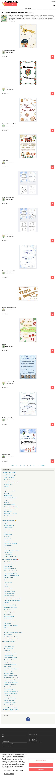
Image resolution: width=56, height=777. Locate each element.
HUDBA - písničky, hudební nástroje (11, 682)
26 (28, 466)
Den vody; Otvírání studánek (10, 515)
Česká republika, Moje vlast (9, 689)
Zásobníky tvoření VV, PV (9, 700)
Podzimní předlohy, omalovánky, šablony (12, 600)
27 (31, 465)
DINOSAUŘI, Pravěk (8, 552)
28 (34, 465)
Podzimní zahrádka (8, 582)
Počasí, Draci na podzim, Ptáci (10, 570)
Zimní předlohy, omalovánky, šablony (11, 636)
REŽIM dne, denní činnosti (9, 591)
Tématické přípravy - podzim (10, 561)
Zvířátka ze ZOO (7, 536)
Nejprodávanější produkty (9, 472)
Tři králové (6, 630)
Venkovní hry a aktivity (8, 673)
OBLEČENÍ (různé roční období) (10, 653)
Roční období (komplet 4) (9, 541)
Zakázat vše (41, 765)
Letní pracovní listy (8, 545)
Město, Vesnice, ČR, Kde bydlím (10, 513)
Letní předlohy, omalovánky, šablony (11, 550)
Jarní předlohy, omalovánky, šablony (11, 506)
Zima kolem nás (7, 614)
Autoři (3, 736)
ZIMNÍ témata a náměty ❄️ (9, 605)
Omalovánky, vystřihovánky (9, 659)
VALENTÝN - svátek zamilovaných (11, 625)
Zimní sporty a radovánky (9, 616)
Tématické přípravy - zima (9, 609)
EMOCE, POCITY (7, 666)
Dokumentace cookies (9, 773)
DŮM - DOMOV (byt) (8, 671)
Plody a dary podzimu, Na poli (10, 568)
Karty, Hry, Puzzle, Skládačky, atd (11, 691)
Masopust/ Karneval (8, 500)
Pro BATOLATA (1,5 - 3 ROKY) (10, 709)
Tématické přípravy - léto (9, 525)
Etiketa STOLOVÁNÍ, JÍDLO (10, 702)
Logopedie (6, 523)
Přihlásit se (53, 1)
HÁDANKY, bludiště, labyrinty (10, 698)
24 (21, 465)
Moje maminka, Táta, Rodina (10, 491)
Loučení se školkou (8, 554)
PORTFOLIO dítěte (8, 566)
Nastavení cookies (41, 760)
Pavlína (6, 52)
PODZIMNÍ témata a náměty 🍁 (11, 559)
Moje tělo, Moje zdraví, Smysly (10, 607)
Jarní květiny (6, 493)
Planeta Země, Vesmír (8, 655)
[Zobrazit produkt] (28, 48)
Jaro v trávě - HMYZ (8, 484)
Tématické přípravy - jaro (9, 479)
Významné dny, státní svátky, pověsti (11, 668)
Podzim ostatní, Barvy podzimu (10, 573)
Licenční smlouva (5, 741)
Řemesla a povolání (8, 495)
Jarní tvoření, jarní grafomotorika (10, 509)
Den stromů (6, 586)
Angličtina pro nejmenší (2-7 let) (10, 707)
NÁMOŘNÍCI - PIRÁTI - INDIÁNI (10, 556)
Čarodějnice (6, 502)
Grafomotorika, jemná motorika (10, 664)
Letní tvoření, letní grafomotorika (10, 543)
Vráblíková (11, 52)
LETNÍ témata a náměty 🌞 (9, 520)
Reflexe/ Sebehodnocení (9, 646)
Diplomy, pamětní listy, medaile (10, 657)
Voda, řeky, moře (7, 538)
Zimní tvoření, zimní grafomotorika (11, 639)
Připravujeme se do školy (9, 662)
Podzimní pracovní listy (9, 595)
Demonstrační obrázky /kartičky (10, 693)
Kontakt (3, 738)
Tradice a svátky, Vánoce (9, 612)
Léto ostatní (6, 532)
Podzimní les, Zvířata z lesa (9, 577)
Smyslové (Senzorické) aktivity (10, 675)
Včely (5, 488)
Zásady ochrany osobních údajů (11, 770)
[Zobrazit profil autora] (3, 53)
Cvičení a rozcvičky (8, 686)
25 (25, 465)
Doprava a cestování (8, 527)
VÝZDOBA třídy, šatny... (9, 695)
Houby (5, 584)
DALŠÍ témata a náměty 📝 (9, 641)
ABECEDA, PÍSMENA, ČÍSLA (10, 680)
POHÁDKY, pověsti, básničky (10, 684)
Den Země (6, 518)
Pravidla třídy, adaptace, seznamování (11, 575)
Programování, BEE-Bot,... (9, 704)
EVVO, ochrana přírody (8, 648)
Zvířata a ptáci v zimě (8, 618)
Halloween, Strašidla (8, 588)
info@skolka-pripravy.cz (36, 741)
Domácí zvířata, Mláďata (9, 477)
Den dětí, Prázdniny (8, 534)
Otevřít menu (28, 8)
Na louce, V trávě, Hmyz (9, 529)
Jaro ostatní (6, 486)
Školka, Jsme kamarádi (9, 564)
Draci (5, 579)
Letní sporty (6, 547)
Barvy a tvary (7, 644)
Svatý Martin (6, 602)
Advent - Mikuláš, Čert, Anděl (10, 621)
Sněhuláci (6, 627)
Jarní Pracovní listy (8, 511)
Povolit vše (41, 769)
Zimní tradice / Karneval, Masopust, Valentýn (13, 632)
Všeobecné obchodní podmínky (8, 743)
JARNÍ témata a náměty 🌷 (9, 475)
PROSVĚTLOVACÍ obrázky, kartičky (11, 677)
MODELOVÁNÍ (7, 650)
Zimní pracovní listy (8, 634)
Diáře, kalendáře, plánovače (9, 593)
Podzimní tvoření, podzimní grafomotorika (12, 597)
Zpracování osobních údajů (7, 746)
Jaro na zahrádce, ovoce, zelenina (11, 482)
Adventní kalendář (7, 623)
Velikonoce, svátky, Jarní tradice (10, 497)
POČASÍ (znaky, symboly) (9, 504)
